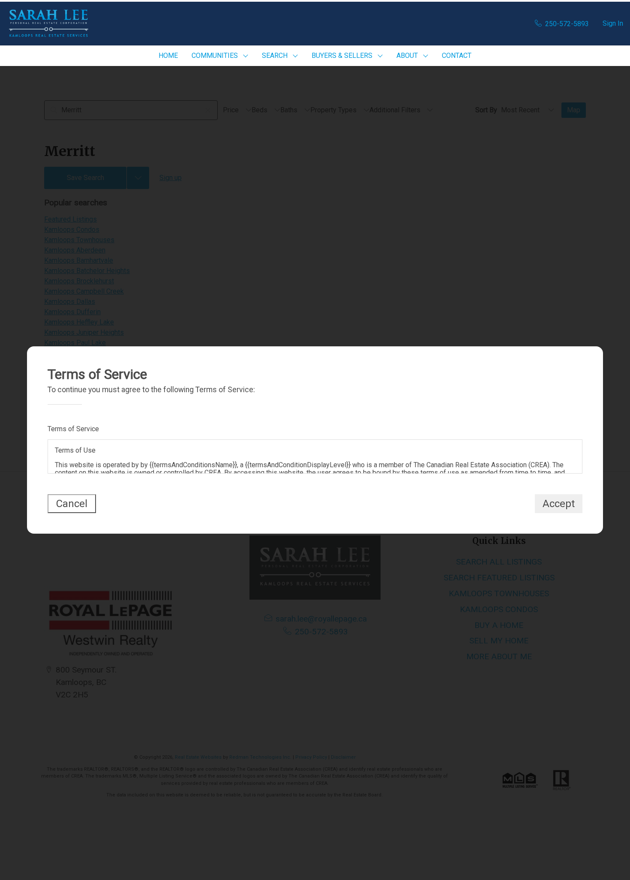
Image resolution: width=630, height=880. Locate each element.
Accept (559, 504)
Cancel (71, 504)
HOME (168, 55)
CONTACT (456, 55)
